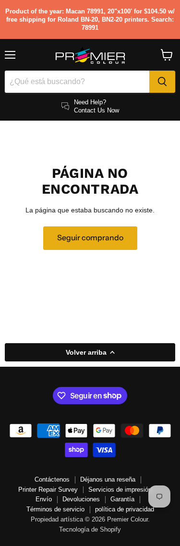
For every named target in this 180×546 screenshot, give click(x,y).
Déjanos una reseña (107, 479)
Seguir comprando (90, 237)
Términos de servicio (55, 509)
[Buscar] (162, 82)
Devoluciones (81, 499)
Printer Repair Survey (48, 489)
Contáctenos (52, 479)
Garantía (122, 499)
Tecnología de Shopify (90, 529)
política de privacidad (124, 509)
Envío (44, 499)
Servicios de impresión (120, 489)
